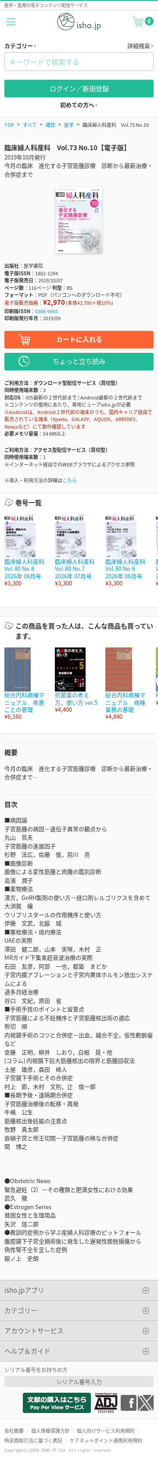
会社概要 (14, 1430)
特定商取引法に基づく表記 (33, 1440)
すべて (30, 124)
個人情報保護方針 (50, 1430)
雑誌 (50, 124)
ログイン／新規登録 (79, 88)
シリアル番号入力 (79, 1381)
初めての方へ (78, 104)
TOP (9, 124)
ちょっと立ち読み (79, 361)
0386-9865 (46, 310)
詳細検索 (139, 45)
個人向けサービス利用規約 (106, 1430)
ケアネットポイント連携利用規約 (106, 1440)
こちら (69, 480)
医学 (69, 124)
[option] (25, 550)
